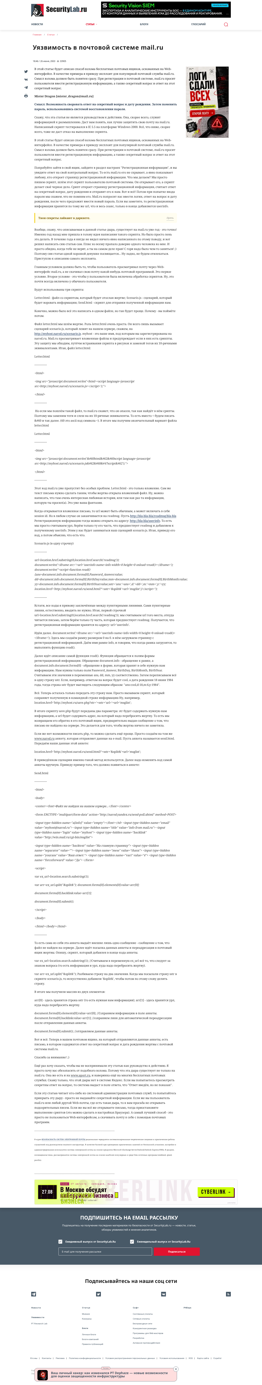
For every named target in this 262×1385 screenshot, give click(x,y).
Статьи (86, 1307)
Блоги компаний (90, 1339)
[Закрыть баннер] (176, 1369)
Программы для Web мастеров (148, 1333)
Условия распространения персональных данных (130, 1358)
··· (227, 14)
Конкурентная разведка (144, 1328)
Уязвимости (37, 1317)
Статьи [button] (90, 24)
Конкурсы (87, 1319)
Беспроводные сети (142, 1323)
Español (217, 1358)
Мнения (86, 1314)
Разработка (138, 1338)
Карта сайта (203, 1358)
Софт (136, 1307)
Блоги (144, 24)
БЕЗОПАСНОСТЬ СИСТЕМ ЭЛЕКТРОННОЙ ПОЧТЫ (63, 1139)
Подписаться (177, 1251)
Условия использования (172, 1358)
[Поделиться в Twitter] (25, 71)
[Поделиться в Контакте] (25, 79)
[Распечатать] (25, 95)
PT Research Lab (39, 1323)
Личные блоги (89, 1334)
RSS (191, 1358)
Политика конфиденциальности (85, 1358)
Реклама (106, 1368)
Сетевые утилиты (141, 1319)
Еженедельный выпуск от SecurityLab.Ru (163, 1241)
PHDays (187, 1307)
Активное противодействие (146, 1343)
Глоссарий (198, 24)
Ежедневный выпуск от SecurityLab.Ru (90, 1241)
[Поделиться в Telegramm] (25, 87)
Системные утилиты (143, 1314)
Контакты (46, 1358)
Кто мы (33, 1358)
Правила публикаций (92, 1344)
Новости (37, 24)
